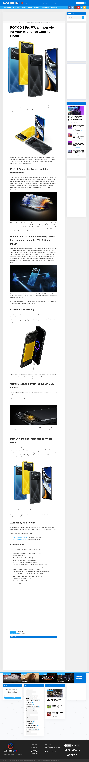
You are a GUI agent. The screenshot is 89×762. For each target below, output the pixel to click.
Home (26, 3)
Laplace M (37, 700)
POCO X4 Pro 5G (20, 631)
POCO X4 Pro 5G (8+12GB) (20, 539)
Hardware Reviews (72, 107)
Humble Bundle (29, 700)
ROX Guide (54, 3)
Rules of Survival (30, 729)
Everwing (34, 698)
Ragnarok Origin (29, 723)
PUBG (28, 714)
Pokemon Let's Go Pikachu (31, 712)
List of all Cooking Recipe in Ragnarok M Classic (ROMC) (57, 713)
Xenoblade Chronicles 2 (31, 733)
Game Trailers (55, 7)
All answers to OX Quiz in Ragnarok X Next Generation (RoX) (57, 706)
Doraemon (28, 694)
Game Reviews (8, 7)
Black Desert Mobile (30, 691)
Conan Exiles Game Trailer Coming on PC (28, 680)
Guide (42, 3)
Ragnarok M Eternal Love (31, 719)
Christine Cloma (53, 38)
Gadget (24, 7)
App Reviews (17, 7)
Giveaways (37, 7)
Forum (60, 3)
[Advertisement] (24, 594)
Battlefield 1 (29, 689)
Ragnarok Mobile (30, 721)
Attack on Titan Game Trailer (46, 680)
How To (47, 3)
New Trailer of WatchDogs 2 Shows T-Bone (64, 680)
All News (21, 633)
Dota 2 (28, 698)
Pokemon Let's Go (30, 708)
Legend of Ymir (29, 702)
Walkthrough (46, 7)
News (31, 3)
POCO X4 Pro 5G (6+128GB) (20, 537)
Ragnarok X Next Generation (32, 725)
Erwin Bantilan (46, 38)
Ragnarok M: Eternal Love (31, 717)
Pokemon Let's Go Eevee (31, 710)
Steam (37, 729)
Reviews (37, 3)
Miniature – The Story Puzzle (10, 680)
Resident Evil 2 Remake (31, 727)
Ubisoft (28, 731)
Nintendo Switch (30, 704)
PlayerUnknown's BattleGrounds (32, 706)
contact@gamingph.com (54, 751)
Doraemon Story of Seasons (32, 696)
